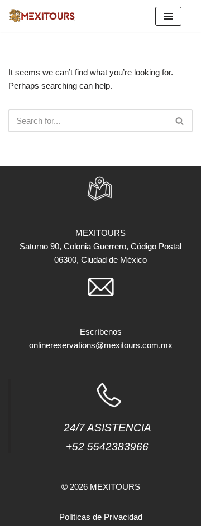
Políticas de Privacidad (100, 517)
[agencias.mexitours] (41, 16)
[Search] (180, 120)
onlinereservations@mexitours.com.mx (101, 345)
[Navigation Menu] (168, 16)
